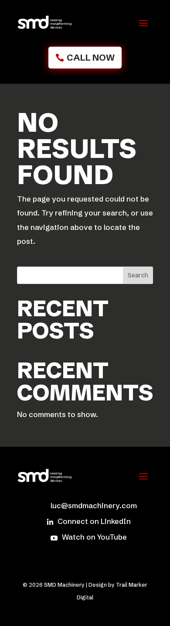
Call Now (91, 57)
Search (138, 275)
